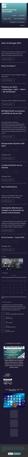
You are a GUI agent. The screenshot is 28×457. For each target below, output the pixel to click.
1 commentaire (6, 242)
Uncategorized (14, 46)
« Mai (2, 297)
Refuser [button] (10, 453)
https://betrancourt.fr (10, 331)
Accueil (14, 15)
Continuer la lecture (8, 59)
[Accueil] (1, 34)
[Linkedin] (14, 423)
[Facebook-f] (14, 414)
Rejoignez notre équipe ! (17, 22)
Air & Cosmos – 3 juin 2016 (12, 237)
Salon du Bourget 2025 (11, 43)
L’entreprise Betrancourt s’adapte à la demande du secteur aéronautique (12, 210)
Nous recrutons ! (8, 66)
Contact (22, 25)
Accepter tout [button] (17, 453)
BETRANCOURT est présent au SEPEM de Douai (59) (13, 112)
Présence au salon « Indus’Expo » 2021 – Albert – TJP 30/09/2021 (13, 89)
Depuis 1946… (7, 19)
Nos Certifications (19, 19)
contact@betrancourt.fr (10, 327)
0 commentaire (6, 48)
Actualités (22, 15)
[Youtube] (14, 433)
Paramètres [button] (4, 453)
